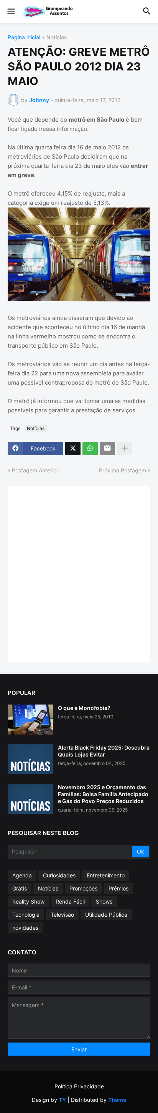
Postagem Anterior (35, 470)
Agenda (22, 875)
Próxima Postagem (122, 470)
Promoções (83, 888)
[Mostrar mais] (124, 448)
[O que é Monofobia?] (30, 720)
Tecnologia (26, 914)
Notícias (56, 37)
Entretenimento (106, 875)
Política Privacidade (79, 1086)
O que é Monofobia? (84, 708)
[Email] (107, 448)
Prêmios (118, 888)
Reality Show (28, 901)
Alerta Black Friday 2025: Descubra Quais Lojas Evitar (104, 751)
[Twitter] (73, 448)
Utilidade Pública (106, 914)
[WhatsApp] (90, 448)
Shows (104, 901)
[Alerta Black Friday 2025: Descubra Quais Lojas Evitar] (30, 759)
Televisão (62, 914)
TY (62, 1099)
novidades (25, 927)
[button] (10, 11)
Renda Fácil (70, 901)
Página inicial (24, 37)
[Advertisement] (79, 573)
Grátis (19, 888)
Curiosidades (59, 875)
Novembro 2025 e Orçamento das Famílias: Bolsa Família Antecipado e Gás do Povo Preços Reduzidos (103, 794)
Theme (117, 1099)
